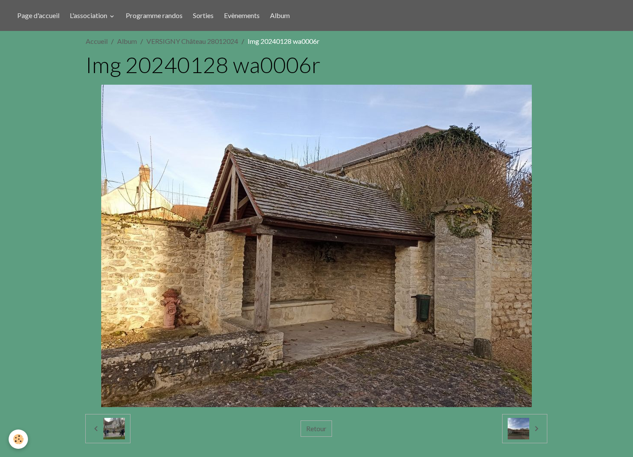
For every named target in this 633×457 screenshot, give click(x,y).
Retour (316, 428)
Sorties (203, 15)
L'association (89, 15)
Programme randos (154, 15)
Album (280, 15)
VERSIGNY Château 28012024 (192, 41)
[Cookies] (18, 439)
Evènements (242, 15)
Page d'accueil (38, 15)
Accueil (97, 41)
